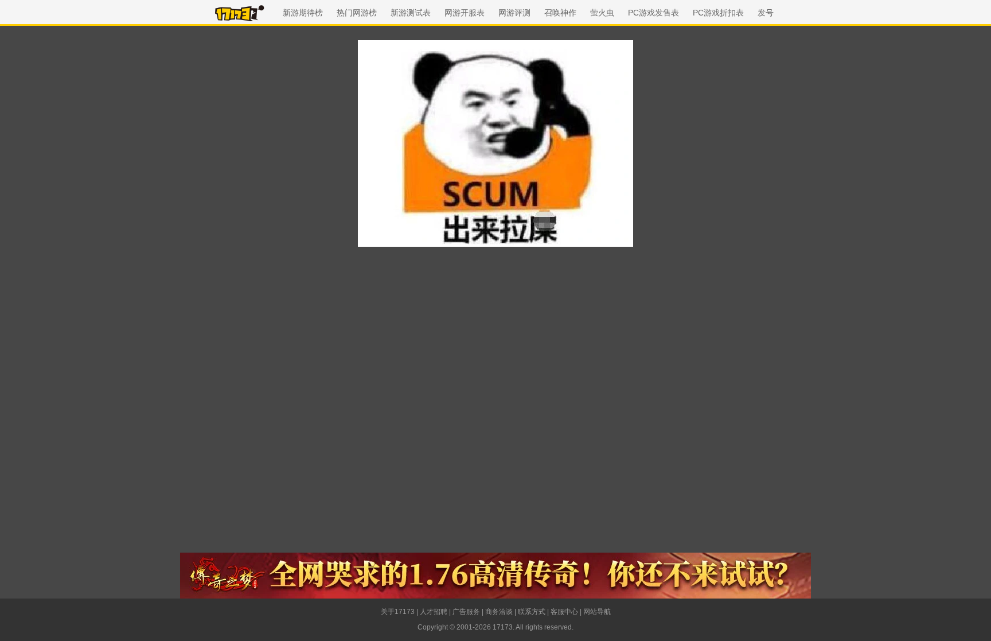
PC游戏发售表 (653, 12)
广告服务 (466, 612)
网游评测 (514, 12)
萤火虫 (602, 12)
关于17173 (398, 612)
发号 (766, 12)
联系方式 (531, 612)
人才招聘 (433, 612)
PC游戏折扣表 (718, 12)
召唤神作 (560, 12)
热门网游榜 (357, 12)
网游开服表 (464, 12)
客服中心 (564, 612)
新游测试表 (411, 12)
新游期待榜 (303, 12)
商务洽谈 (499, 612)
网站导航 (597, 612)
